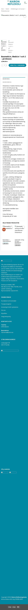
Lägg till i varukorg (17, 65)
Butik (7, 9)
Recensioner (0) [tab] (7, 82)
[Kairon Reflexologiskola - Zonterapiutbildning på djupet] (14, 2)
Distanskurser (5, 11)
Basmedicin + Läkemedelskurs (7, 240)
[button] (2, 3)
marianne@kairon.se (7, 332)
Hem (2, 9)
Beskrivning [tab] (6, 79)
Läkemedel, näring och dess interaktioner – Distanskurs (19, 242)
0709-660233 (5, 327)
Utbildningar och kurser (18, 9)
